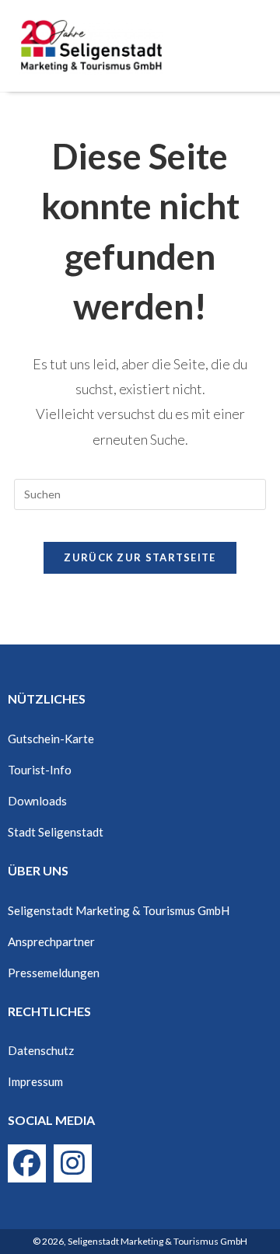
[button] (252, 46)
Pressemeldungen (54, 973)
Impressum (35, 1081)
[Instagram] (73, 1163)
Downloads (37, 801)
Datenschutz (41, 1050)
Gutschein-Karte (51, 739)
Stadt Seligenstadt (55, 832)
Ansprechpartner (51, 941)
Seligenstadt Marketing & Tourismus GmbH (118, 910)
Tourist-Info (40, 770)
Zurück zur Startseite (139, 557)
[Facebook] (27, 1163)
